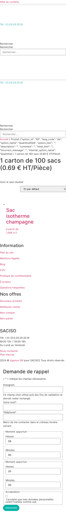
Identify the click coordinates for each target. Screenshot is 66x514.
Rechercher (6, 43)
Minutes (10, 450)
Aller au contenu (9, 1)
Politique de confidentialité (15, 275)
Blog (2, 264)
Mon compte (7, 312)
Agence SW (16, 360)
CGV (2, 270)
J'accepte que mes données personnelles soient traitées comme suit (29, 500)
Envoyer (11, 507)
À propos (5, 281)
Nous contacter (9, 350)
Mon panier (6, 318)
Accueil (4, 139)
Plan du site (7, 252)
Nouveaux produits (11, 300)
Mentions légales (9, 258)
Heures (10, 436)
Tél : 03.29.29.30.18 (11, 24)
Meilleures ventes (10, 306)
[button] (33, 4)
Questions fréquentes (12, 287)
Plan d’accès (7, 354)
